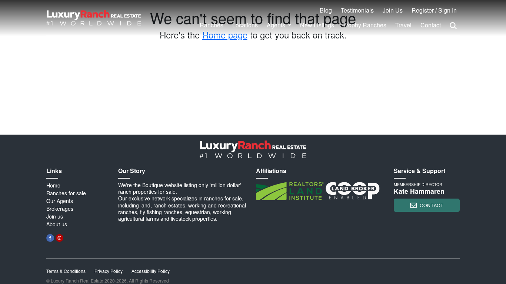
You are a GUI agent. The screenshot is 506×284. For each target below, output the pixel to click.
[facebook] (50, 238)
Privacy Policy (108, 271)
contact (431, 205)
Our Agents (59, 200)
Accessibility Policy (151, 271)
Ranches (211, 25)
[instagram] (59, 238)
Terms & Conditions (66, 271)
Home (53, 185)
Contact (430, 25)
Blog (326, 10)
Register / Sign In (434, 10)
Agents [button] (277, 25)
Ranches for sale (66, 193)
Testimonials (357, 10)
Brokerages (59, 208)
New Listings (317, 25)
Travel (403, 25)
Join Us (393, 10)
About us (56, 224)
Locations (245, 25)
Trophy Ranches (364, 25)
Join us (54, 216)
